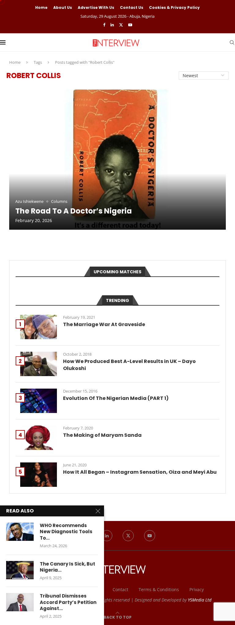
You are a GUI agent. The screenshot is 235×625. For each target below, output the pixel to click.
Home (41, 7)
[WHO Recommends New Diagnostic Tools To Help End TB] (20, 532)
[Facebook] (104, 24)
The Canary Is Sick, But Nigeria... (67, 567)
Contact (120, 589)
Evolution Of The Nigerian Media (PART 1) (116, 398)
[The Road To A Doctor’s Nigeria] (117, 159)
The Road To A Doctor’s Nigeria (73, 211)
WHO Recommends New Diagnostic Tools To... (66, 532)
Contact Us (131, 7)
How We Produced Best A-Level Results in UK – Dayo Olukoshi (129, 365)
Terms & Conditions (159, 589)
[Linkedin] (112, 24)
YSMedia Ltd (199, 600)
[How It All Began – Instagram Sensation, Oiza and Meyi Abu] (38, 474)
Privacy (196, 589)
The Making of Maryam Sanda (102, 435)
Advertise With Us (96, 7)
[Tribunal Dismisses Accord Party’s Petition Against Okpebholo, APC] (20, 602)
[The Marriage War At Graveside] (38, 327)
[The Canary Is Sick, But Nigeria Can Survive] (20, 570)
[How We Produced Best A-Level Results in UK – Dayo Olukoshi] (38, 364)
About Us (62, 7)
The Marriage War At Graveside (104, 324)
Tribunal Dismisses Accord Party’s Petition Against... (68, 602)
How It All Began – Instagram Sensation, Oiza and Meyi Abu (140, 472)
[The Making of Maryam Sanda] (38, 438)
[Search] (232, 42)
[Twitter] (121, 24)
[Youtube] (130, 24)
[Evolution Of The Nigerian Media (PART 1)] (38, 401)
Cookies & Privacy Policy (174, 7)
